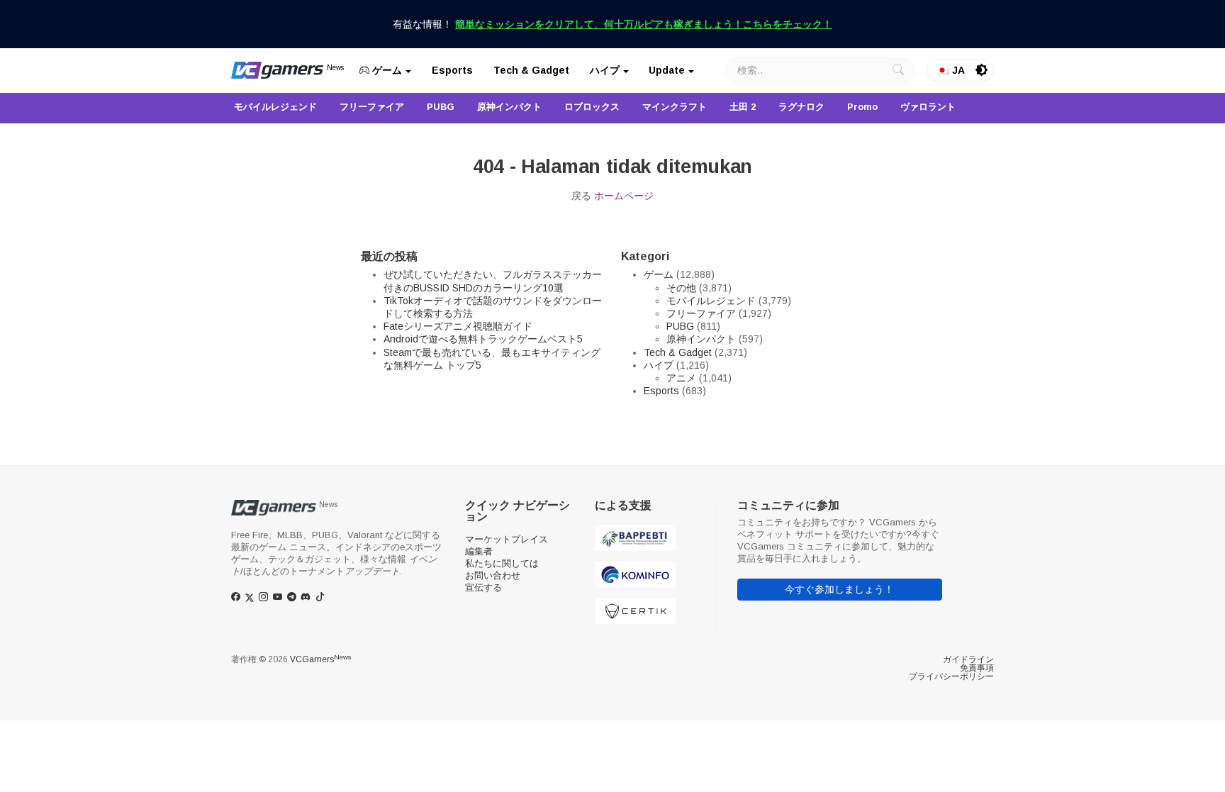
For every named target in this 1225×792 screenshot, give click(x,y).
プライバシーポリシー (951, 676)
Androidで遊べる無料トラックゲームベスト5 (483, 339)
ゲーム (385, 70)
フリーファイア (701, 313)
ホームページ (624, 195)
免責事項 (977, 668)
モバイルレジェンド (711, 300)
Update (667, 70)
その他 (681, 288)
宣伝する (483, 587)
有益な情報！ (612, 24)
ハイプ (605, 70)
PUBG (680, 326)
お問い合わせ (492, 575)
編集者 (479, 551)
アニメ (681, 378)
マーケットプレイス (506, 539)
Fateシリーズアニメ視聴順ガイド (458, 326)
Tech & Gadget (531, 70)
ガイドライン (968, 659)
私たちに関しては (502, 563)
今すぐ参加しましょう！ (839, 589)
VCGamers (320, 659)
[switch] (982, 70)
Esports (452, 70)
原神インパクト (701, 339)
